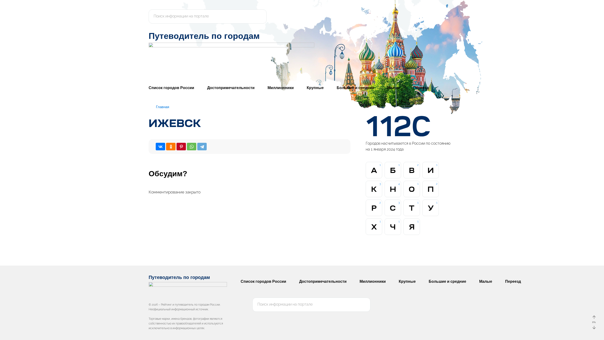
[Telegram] (202, 146)
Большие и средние (355, 88)
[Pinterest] (181, 146)
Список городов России (171, 88)
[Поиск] (260, 16)
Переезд (421, 88)
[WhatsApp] (191, 146)
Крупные (315, 88)
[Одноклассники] (171, 146)
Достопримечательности (231, 88)
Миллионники (281, 88)
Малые (393, 88)
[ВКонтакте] (160, 146)
